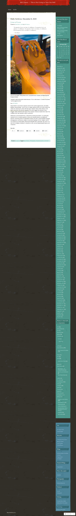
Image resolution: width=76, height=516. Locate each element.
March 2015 (59, 231)
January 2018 (60, 175)
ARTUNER (15, 103)
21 (57, 54)
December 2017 (60, 177)
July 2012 (59, 290)
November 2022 (60, 77)
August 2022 (59, 83)
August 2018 (59, 168)
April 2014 (59, 251)
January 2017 (60, 196)
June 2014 (59, 248)
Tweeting (59, 507)
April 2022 (59, 90)
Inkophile (59, 475)
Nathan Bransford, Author (62, 503)
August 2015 (59, 222)
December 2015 (60, 214)
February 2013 (60, 277)
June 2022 (59, 86)
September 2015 (60, 220)
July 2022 (59, 85)
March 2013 (59, 276)
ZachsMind (59, 458)
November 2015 (60, 216)
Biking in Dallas (60, 441)
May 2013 (59, 272)
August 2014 (59, 244)
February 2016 (60, 211)
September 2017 (60, 183)
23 (61, 54)
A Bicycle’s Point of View (62, 439)
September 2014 (60, 242)
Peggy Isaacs (60, 457)
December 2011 (60, 303)
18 (64, 52)
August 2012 (59, 289)
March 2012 (59, 298)
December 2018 (60, 161)
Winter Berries (60, 35)
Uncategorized (60, 394)
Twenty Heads (60, 431)
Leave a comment (44, 140)
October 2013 (60, 263)
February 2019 (60, 157)
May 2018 (59, 174)
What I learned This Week (63, 350)
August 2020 (59, 127)
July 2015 (59, 224)
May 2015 (59, 227)
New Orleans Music (62, 375)
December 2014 (60, 237)
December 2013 (60, 259)
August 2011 (59, 311)
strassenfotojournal (61, 483)
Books (58, 334)
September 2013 (60, 264)
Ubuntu (60, 341)
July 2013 (59, 268)
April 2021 (59, 112)
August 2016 (59, 201)
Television (59, 389)
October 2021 (60, 101)
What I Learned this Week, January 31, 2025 (62, 28)
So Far (14, 9)
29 (59, 56)
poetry (58, 383)
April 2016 (59, 207)
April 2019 (59, 153)
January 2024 (60, 72)
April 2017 (59, 192)
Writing (58, 396)
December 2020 (60, 120)
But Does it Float (60, 429)
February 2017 (60, 194)
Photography (32, 140)
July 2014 (59, 246)
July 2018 (59, 170)
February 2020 (60, 138)
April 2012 (59, 296)
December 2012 (60, 281)
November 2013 (60, 261)
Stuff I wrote (60, 414)
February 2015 (60, 233)
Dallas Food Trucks (62, 361)
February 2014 (60, 255)
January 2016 (60, 212)
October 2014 (60, 240)
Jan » (60, 57)
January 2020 (60, 140)
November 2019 (60, 144)
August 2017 (59, 185)
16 (61, 52)
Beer (58, 330)
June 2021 (59, 109)
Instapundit (59, 493)
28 (57, 56)
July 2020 (59, 129)
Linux (59, 338)
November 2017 (60, 179)
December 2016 (60, 198)
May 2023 (59, 73)
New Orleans (26, 140)
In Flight (58, 33)
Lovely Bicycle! (60, 445)
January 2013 (60, 279)
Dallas (58, 354)
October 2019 (60, 146)
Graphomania (60, 404)
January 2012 (60, 302)
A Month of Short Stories (63, 399)
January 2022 (60, 96)
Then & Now (59, 393)
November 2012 (60, 283)
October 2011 (60, 307)
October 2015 (60, 218)
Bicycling (59, 332)
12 (66, 50)
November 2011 (60, 305)
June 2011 (59, 314)
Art (57, 327)
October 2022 (60, 79)
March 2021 (59, 114)
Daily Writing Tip (61, 402)
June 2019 (59, 149)
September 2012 (60, 287)
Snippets (59, 412)
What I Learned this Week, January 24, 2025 (62, 31)
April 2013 (59, 274)
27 (68, 54)
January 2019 (60, 159)
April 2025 (59, 66)
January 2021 (60, 118)
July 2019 (59, 148)
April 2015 (59, 229)
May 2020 (59, 133)
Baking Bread (60, 328)
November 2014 (60, 238)
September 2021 (60, 103)
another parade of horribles (62, 453)
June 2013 (59, 270)
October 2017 (60, 181)
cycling (58, 345)
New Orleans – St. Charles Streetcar (61, 369)
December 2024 (60, 70)
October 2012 (60, 285)
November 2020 (60, 122)
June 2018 (59, 172)
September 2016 (60, 200)
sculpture (18, 140)
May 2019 (59, 151)
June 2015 (59, 225)
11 (64, 50)
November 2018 (60, 162)
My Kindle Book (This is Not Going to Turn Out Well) (62, 409)
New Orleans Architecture (63, 371)
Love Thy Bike (60, 443)
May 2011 (59, 316)
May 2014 (59, 250)
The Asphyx (59, 25)
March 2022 (59, 92)
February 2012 (60, 300)
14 (57, 52)
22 (59, 54)
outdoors (59, 378)
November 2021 (60, 99)
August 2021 (59, 105)
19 (66, 52)
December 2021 (60, 98)
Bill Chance (24, 2)
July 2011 (59, 313)
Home (9, 9)
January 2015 (60, 235)
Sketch (58, 387)
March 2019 (59, 155)
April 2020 (59, 135)
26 (66, 54)
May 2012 (59, 294)
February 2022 (60, 94)
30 (61, 56)
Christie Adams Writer (61, 501)
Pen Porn (59, 380)
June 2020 (59, 131)
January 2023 (60, 75)
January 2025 (60, 68)
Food (58, 358)
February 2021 (60, 116)
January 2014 (60, 257)
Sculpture (38, 140)
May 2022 (59, 88)
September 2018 (60, 166)
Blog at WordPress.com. (11, 512)
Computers (59, 336)
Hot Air (58, 491)
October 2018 (60, 164)
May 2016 (59, 205)
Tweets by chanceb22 (60, 509)
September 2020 (60, 125)
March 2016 (59, 209)
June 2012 (59, 292)
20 (68, 52)
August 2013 (59, 266)
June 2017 (59, 188)
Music (58, 364)
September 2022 (60, 81)
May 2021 (59, 110)
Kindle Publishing (61, 406)
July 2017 (59, 187)
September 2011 (60, 309)
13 (68, 50)
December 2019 (60, 142)
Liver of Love (16, 22)
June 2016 (59, 203)
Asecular (59, 455)
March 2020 (59, 136)
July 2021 (59, 107)
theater (58, 391)
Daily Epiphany (60, 347)
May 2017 (59, 190)
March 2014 (59, 253)
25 (64, 54)
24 (63, 54)
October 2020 (60, 123)
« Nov (57, 57)
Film (58, 356)
